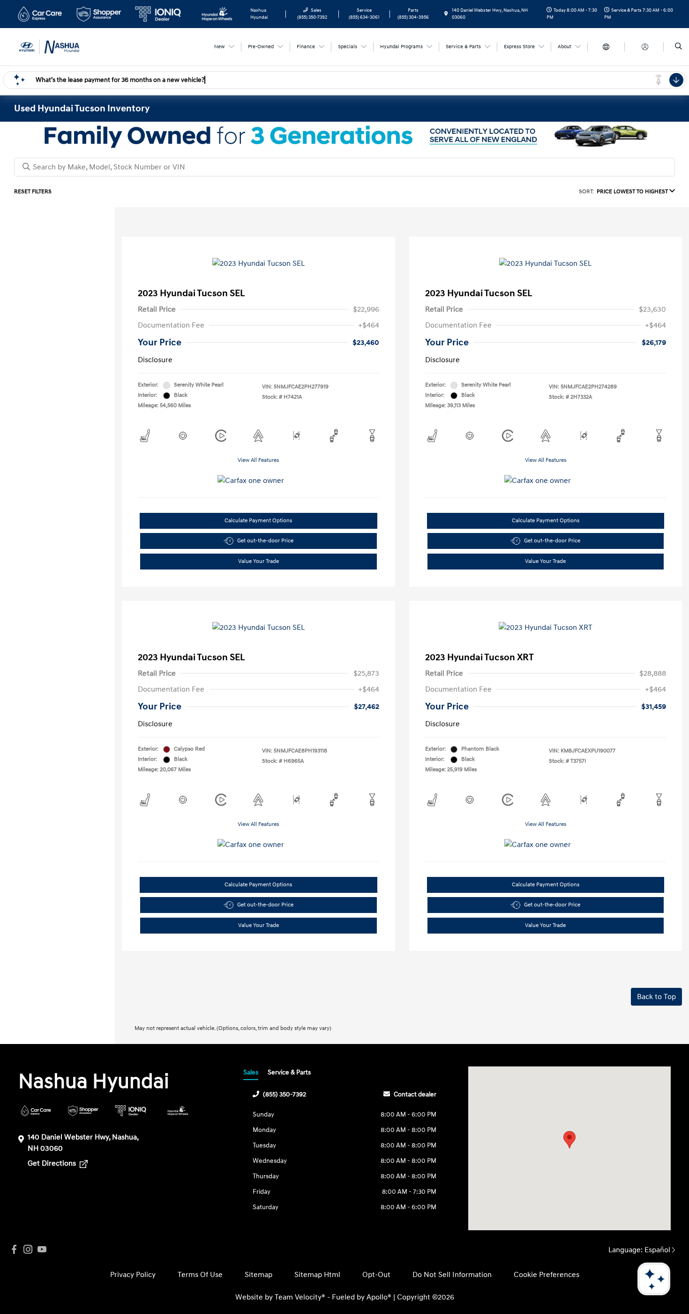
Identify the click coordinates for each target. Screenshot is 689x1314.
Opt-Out (376, 1274)
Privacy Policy (133, 1274)
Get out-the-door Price (265, 540)
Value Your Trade (258, 561)
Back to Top (656, 996)
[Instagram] (28, 1249)
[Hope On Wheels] (177, 1111)
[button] (569, 1139)
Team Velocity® (300, 1297)
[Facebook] (14, 1249)
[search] (678, 46)
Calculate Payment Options (258, 520)
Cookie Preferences (546, 1274)
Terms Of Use (200, 1274)
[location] (446, 14)
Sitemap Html (317, 1274)
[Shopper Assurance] (83, 1111)
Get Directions (53, 1163)
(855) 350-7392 (284, 1094)
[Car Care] (35, 1111)
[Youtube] (42, 1249)
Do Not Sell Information (452, 1274)
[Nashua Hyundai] (56, 46)
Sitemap (258, 1274)
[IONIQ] (130, 1111)
